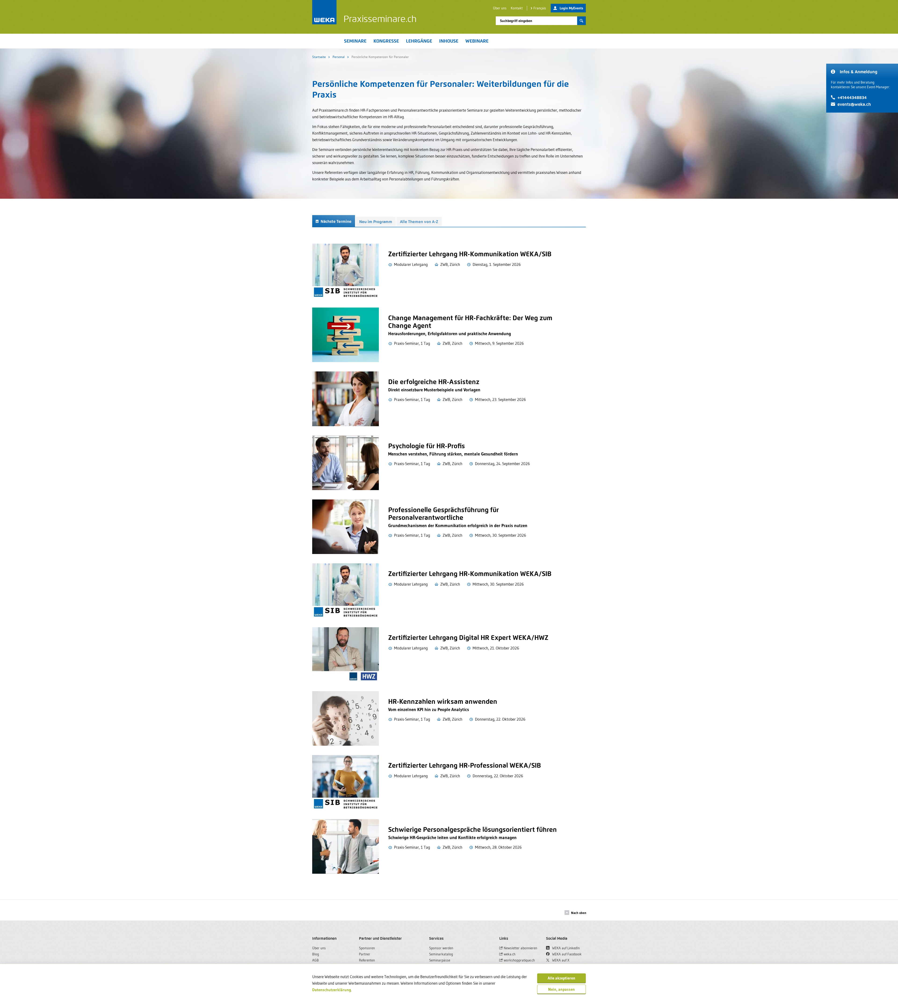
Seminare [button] (355, 41)
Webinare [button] (477, 41)
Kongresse (386, 41)
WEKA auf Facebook (566, 954)
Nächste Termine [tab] (335, 221)
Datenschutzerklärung (331, 989)
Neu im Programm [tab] (375, 221)
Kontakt (517, 8)
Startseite (319, 57)
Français (539, 8)
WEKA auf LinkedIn (565, 948)
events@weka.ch (854, 104)
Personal (339, 57)
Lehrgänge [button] (419, 41)
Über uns (500, 8)
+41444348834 (852, 97)
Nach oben (578, 913)
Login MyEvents (571, 8)
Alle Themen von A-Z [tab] (419, 221)
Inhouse (448, 41)
